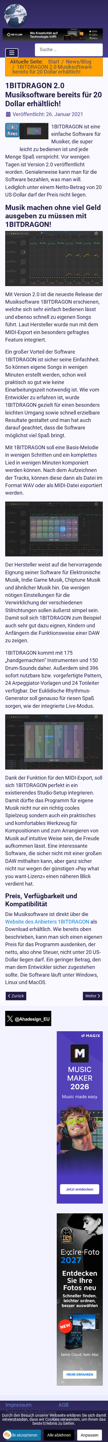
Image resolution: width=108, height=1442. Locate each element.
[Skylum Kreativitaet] (53, 34)
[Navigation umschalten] (11, 52)
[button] (7, 1435)
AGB (63, 1405)
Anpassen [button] (89, 1435)
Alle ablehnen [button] (59, 1435)
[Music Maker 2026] (80, 1117)
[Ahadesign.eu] (16, 15)
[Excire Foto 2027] (80, 1299)
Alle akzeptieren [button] (23, 1435)
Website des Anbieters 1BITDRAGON (47, 922)
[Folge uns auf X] (28, 1018)
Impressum (18, 1405)
